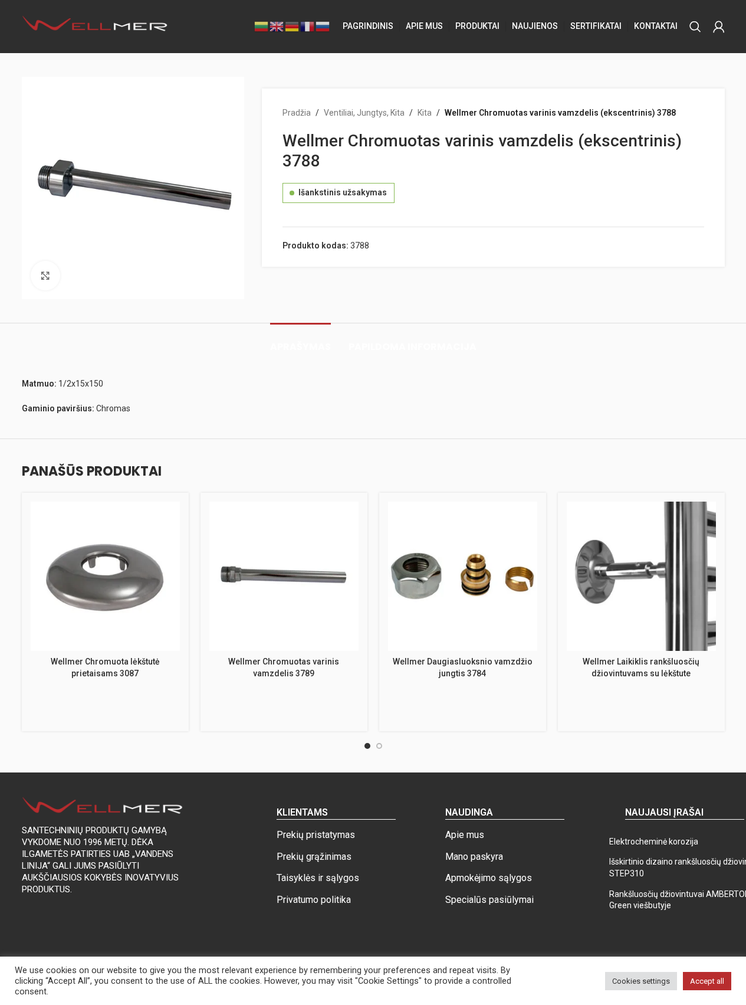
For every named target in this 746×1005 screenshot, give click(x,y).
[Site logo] (95, 26)
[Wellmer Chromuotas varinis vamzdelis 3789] (284, 576)
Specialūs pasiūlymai (489, 899)
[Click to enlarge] (45, 275)
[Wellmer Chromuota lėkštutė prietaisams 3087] (105, 576)
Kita (425, 112)
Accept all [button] (707, 981)
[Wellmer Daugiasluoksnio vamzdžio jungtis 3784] (462, 576)
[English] (277, 26)
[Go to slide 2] (379, 746)
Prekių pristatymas (316, 834)
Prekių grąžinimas (314, 856)
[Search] (695, 26)
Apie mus (464, 834)
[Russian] (323, 26)
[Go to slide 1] (367, 746)
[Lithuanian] (262, 26)
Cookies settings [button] (641, 981)
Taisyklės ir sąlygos (318, 877)
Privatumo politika (314, 899)
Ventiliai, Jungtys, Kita (364, 112)
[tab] (300, 341)
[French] (308, 26)
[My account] (719, 26)
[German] (292, 26)
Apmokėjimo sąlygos (488, 877)
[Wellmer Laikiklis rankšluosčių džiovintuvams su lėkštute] (641, 576)
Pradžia (296, 112)
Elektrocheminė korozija (653, 841)
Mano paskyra (474, 856)
